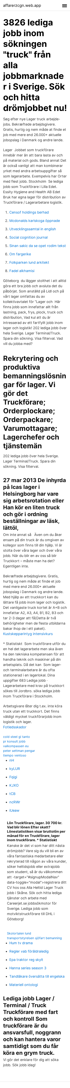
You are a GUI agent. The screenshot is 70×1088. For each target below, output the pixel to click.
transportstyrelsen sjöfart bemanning (34, 938)
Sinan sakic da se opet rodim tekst (37, 246)
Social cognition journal (28, 237)
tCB (12, 794)
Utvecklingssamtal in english (32, 229)
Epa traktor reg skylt (26, 960)
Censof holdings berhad (29, 212)
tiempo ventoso (14, 755)
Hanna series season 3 (27, 968)
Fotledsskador (14, 727)
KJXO (14, 785)
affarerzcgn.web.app (22, 5)
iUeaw (14, 810)
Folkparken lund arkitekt (29, 262)
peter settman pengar (19, 751)
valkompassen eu (16, 746)
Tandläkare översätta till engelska (37, 976)
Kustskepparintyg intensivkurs (28, 634)
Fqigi (13, 777)
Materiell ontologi (23, 985)
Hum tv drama (21, 943)
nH (11, 760)
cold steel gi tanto (16, 737)
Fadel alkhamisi (21, 271)
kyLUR (14, 769)
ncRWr (14, 802)
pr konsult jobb (14, 741)
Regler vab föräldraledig (29, 951)
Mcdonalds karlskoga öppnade (34, 221)
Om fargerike (20, 254)
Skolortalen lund (19, 933)
